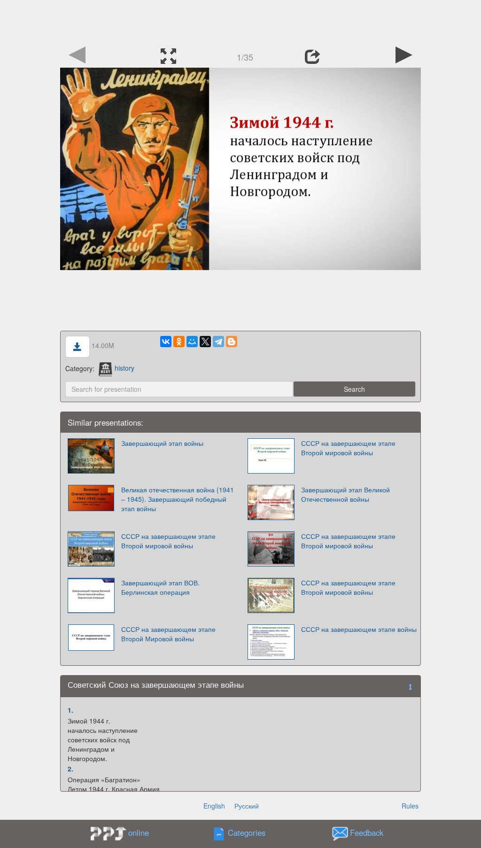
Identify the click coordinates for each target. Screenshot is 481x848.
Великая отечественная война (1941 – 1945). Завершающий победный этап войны (177, 499)
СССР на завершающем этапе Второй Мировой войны (168, 633)
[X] (205, 341)
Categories (246, 832)
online (138, 832)
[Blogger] (231, 341)
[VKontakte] (165, 341)
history (124, 368)
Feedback (366, 832)
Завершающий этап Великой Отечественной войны (345, 494)
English (214, 805)
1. (70, 710)
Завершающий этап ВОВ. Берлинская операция (160, 587)
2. (70, 768)
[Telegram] (218, 341)
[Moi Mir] (192, 341)
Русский (246, 805)
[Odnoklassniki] (179, 341)
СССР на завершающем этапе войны (359, 629)
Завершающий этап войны (162, 443)
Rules (410, 805)
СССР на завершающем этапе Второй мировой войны (348, 447)
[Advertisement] (240, 21)
